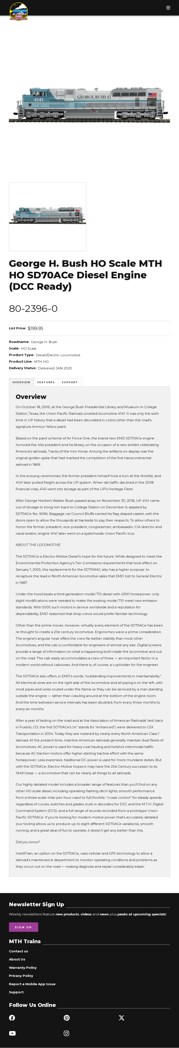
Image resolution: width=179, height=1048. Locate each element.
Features (46, 382)
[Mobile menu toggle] (168, 7)
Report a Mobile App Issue (32, 984)
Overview (21, 382)
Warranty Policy (23, 967)
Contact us (18, 951)
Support (70, 382)
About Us (17, 959)
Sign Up (23, 927)
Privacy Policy (21, 976)
